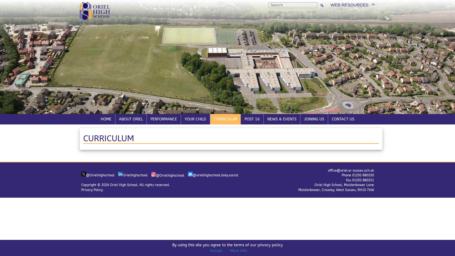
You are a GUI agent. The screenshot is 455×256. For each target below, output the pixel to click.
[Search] (322, 5)
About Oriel (131, 119)
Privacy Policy (92, 190)
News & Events (281, 119)
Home (106, 119)
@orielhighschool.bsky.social (215, 175)
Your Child (195, 119)
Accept (216, 250)
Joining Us (314, 119)
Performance (163, 119)
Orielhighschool (135, 175)
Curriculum (225, 119)
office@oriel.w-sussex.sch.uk (351, 171)
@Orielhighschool (100, 175)
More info (238, 250)
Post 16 (252, 119)
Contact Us (343, 119)
